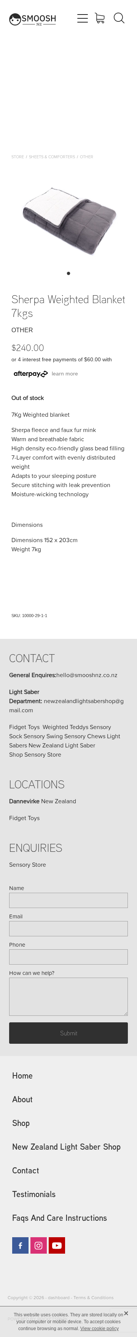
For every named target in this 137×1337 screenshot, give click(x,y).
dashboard (59, 1297)
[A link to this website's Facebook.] (20, 1245)
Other (86, 156)
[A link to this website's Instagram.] (38, 1245)
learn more (65, 373)
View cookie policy (99, 1328)
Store (17, 156)
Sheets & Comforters (52, 156)
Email (15, 916)
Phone (17, 944)
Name (16, 888)
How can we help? (31, 973)
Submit (68, 1033)
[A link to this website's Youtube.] (57, 1245)
